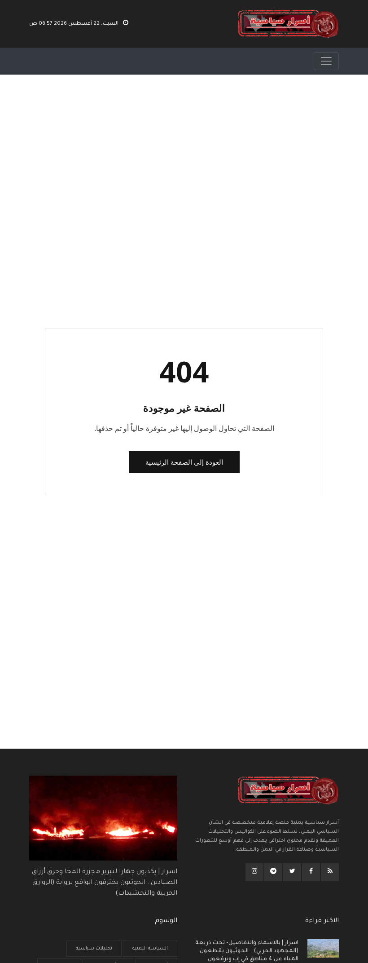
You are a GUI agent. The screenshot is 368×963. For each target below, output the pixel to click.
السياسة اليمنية (150, 948)
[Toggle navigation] (326, 61)
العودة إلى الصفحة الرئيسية (184, 461)
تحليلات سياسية (94, 948)
